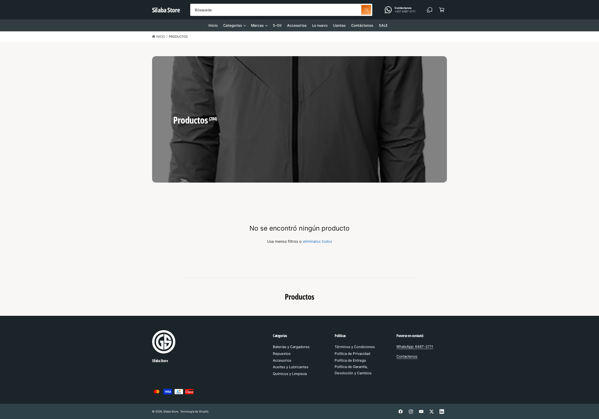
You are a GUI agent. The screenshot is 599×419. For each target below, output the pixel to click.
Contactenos (406, 356)
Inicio (160, 36)
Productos (178, 36)
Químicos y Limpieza (290, 373)
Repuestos (282, 353)
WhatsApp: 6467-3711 (414, 346)
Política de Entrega (350, 360)
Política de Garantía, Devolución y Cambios (353, 369)
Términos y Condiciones (355, 347)
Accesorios (282, 360)
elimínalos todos (317, 241)
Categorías (232, 25)
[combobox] (281, 10)
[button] (442, 10)
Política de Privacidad (352, 353)
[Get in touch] (430, 10)
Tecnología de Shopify (194, 411)
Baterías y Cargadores (291, 347)
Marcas (257, 25)
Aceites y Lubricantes (290, 367)
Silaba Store (170, 411)
